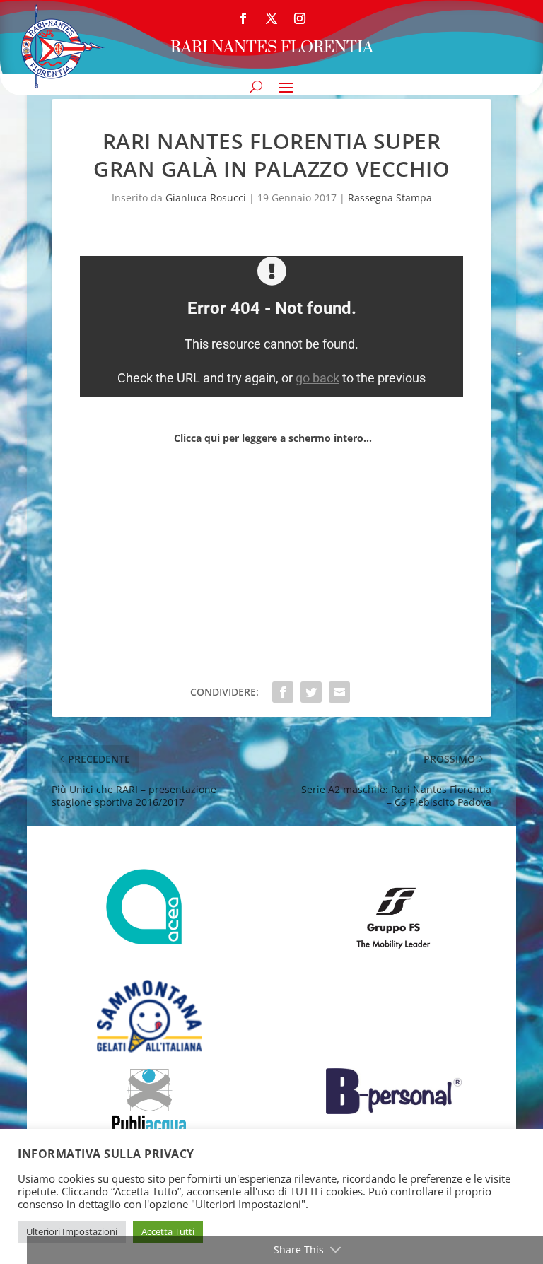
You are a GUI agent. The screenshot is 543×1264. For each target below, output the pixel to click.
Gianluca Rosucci (205, 197)
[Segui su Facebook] (243, 18)
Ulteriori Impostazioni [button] (71, 1231)
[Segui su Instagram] (299, 18)
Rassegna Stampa (390, 197)
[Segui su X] (271, 18)
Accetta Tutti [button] (167, 1231)
